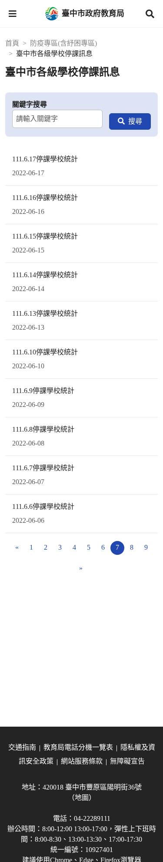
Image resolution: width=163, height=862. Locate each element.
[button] (13, 13)
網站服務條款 (82, 761)
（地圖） (82, 797)
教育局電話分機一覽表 (78, 747)
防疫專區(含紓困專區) (63, 43)
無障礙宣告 (127, 761)
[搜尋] (130, 121)
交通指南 (22, 747)
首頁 (12, 43)
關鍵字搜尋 (29, 104)
